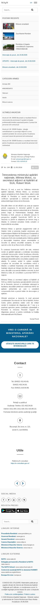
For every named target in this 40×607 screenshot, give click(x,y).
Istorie (4, 97)
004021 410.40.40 (21, 381)
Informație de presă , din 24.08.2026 (14, 55)
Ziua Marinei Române (23, 33)
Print (36, 167)
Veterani (5, 93)
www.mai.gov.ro (28, 545)
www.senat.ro (20, 539)
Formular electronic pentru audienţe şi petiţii (20, 412)
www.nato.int (11, 559)
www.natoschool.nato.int (24, 567)
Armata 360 (6, 84)
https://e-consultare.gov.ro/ (20, 463)
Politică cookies (29, 594)
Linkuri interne (10, 528)
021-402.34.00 (27, 406)
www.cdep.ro (21, 542)
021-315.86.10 (30, 409)
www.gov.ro (21, 536)
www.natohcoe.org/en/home (11, 572)
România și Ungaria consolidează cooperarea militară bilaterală (24, 46)
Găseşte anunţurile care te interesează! (20, 345)
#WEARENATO (7, 88)
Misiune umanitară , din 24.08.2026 (14, 67)
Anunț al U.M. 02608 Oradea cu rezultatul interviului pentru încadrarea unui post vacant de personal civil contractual (19, 143)
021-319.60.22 (22, 161)
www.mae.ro (27, 548)
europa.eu (17, 575)
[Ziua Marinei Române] (8, 36)
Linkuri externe (10, 554)
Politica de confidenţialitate (14, 594)
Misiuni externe (7, 102)
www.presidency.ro (24, 533)
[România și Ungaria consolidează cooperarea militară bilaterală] (8, 47)
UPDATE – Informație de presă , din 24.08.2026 (18, 61)
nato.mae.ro (5, 564)
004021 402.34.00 (20, 385)
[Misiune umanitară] (8, 26)
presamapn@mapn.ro (23, 159)
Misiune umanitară (22, 24)
